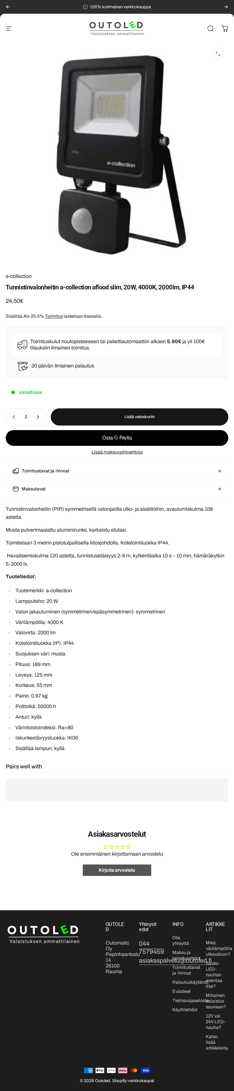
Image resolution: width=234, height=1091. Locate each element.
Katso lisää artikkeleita (217, 1042)
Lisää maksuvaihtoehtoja (117, 452)
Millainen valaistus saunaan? (216, 1001)
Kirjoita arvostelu (117, 870)
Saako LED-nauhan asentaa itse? (214, 975)
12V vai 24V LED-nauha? (215, 1022)
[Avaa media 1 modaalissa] (218, 53)
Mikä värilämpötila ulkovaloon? (219, 948)
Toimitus (54, 316)
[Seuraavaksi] (226, 7)
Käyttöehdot (184, 1009)
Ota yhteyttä (180, 940)
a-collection (19, 276)
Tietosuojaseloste (190, 1000)
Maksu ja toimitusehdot (186, 955)
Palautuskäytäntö (190, 982)
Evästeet (181, 991)
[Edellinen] (8, 7)
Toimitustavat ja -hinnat (186, 970)
